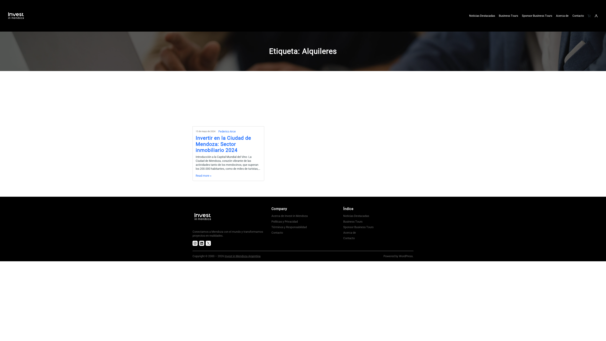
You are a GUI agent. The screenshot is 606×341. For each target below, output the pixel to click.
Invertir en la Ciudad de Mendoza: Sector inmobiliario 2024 (223, 144)
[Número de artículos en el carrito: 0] (589, 15)
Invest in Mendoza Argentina (243, 256)
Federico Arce (227, 131)
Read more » (203, 175)
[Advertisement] (303, 103)
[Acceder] (596, 15)
